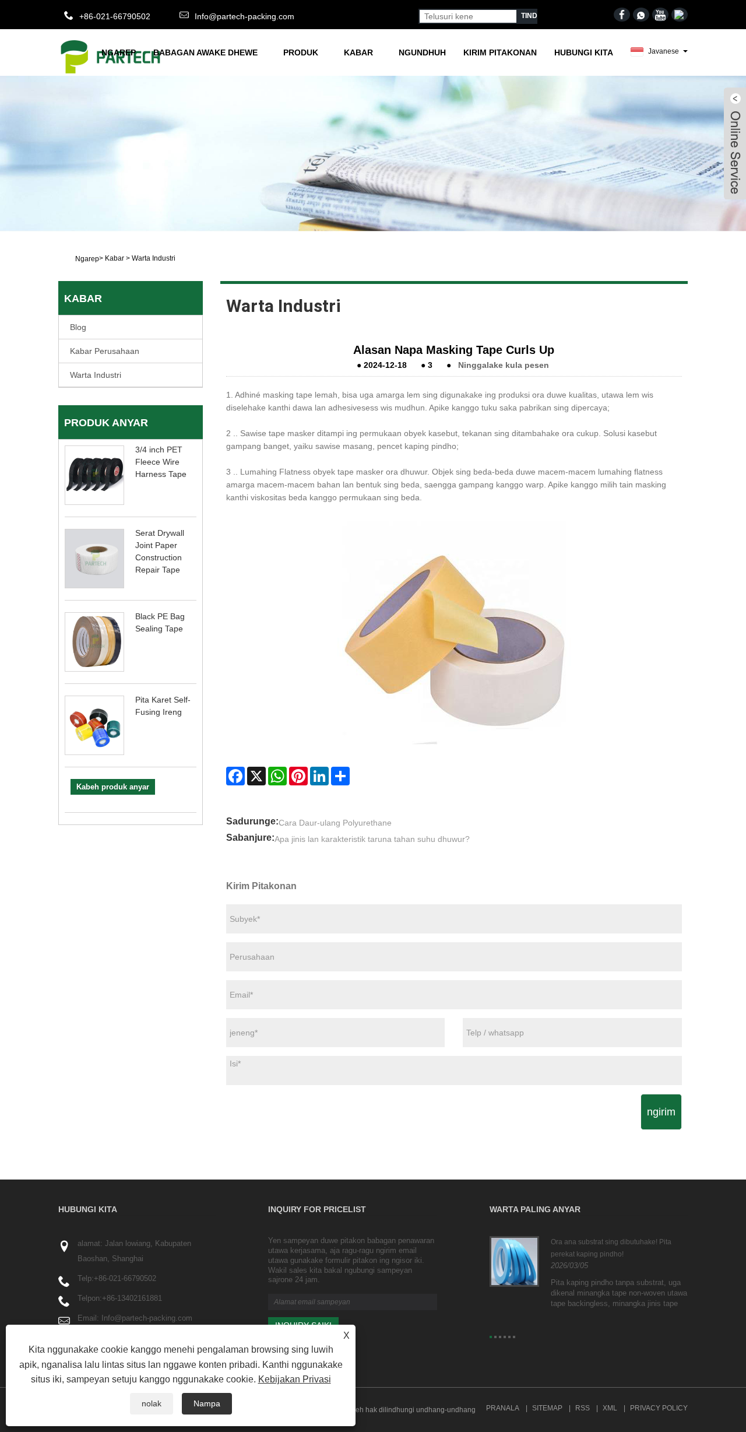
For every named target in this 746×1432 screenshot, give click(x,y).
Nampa (206, 1403)
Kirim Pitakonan (500, 52)
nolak (151, 1403)
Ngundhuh (422, 52)
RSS (582, 1408)
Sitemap (547, 1408)
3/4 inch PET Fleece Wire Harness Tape (160, 462)
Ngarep (118, 52)
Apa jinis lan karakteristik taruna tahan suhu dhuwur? (372, 839)
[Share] (340, 776)
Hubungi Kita (583, 52)
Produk (300, 52)
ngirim (661, 1112)
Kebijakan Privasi (294, 1379)
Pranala (502, 1408)
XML (610, 1408)
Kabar (358, 52)
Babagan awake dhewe (205, 52)
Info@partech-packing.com (244, 16)
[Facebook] (235, 776)
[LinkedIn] (319, 776)
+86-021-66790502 (125, 1278)
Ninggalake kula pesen (503, 365)
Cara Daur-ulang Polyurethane (335, 822)
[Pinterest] (298, 776)
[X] (256, 776)
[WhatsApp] (277, 776)
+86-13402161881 (132, 1298)
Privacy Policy (659, 1408)
